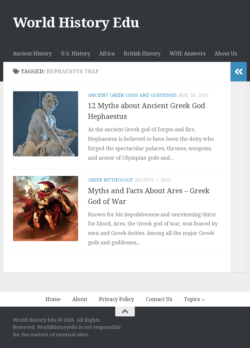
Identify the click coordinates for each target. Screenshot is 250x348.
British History (142, 54)
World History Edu (76, 23)
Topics (192, 299)
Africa (107, 54)
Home (53, 299)
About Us (226, 54)
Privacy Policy (116, 299)
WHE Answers (187, 54)
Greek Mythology (110, 179)
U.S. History (75, 54)
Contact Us (159, 299)
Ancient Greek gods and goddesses (132, 95)
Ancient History (32, 54)
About (79, 299)
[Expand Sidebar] (238, 71)
